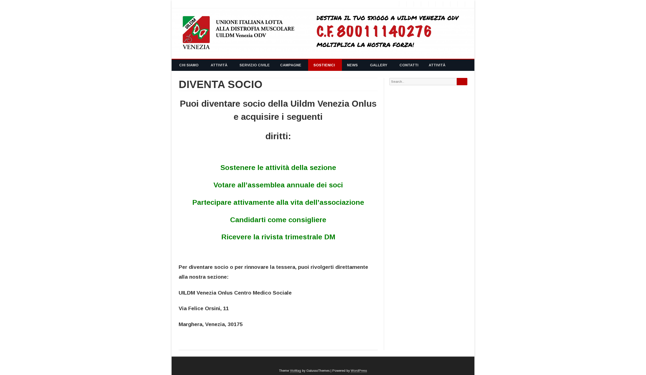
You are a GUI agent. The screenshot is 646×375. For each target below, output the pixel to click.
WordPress (359, 370)
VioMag (295, 370)
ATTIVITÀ (219, 65)
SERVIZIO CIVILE (254, 65)
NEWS (352, 65)
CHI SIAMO (189, 65)
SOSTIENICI (324, 65)
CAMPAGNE (290, 65)
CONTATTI (408, 65)
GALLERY (378, 65)
